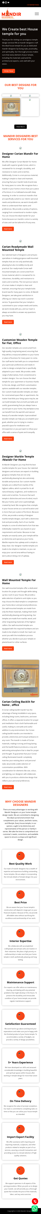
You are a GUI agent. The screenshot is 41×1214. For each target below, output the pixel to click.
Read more (8, 229)
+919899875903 (33, 5)
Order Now (8, 71)
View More (20, 127)
